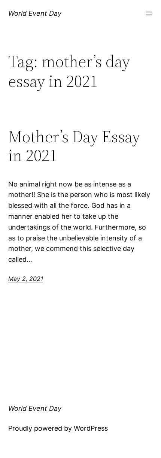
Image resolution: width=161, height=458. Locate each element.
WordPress (91, 428)
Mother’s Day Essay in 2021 (74, 146)
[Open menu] (148, 13)
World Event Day (34, 13)
